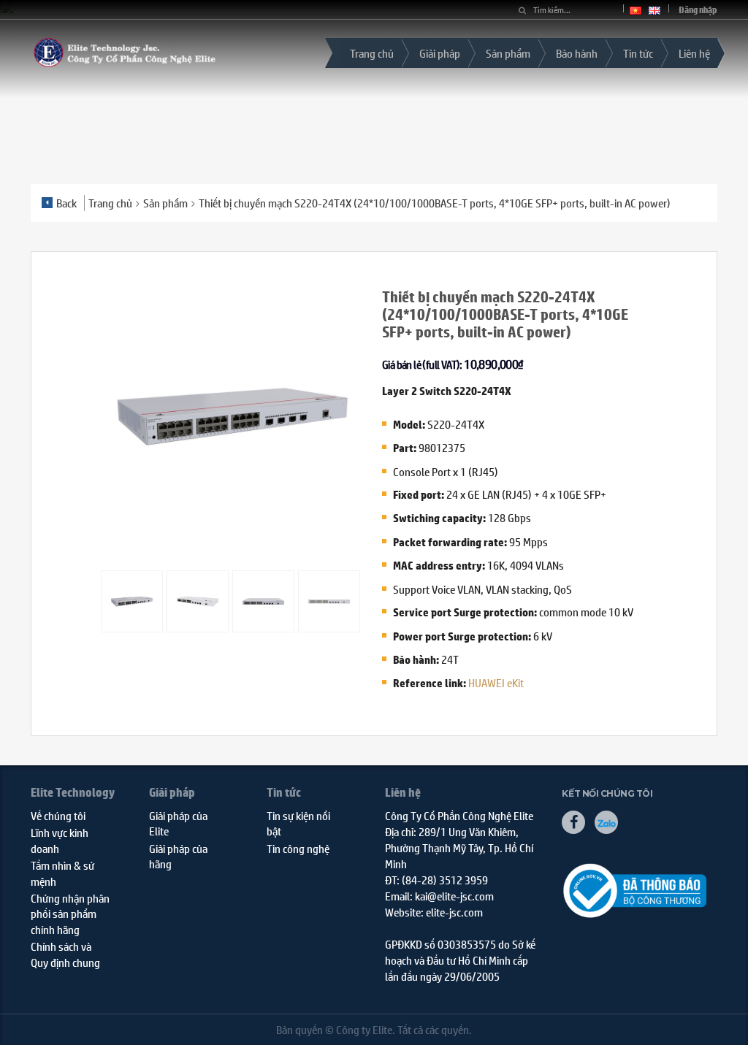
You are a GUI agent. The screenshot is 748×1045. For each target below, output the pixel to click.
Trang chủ (372, 53)
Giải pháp (439, 53)
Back (66, 202)
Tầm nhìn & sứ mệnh (62, 872)
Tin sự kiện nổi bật (298, 823)
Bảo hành (577, 53)
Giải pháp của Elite (178, 823)
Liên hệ (694, 53)
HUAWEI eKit (496, 682)
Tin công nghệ (298, 848)
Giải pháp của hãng (178, 856)
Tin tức (638, 53)
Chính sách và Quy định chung (65, 953)
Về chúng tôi (58, 815)
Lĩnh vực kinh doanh (59, 839)
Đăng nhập (698, 10)
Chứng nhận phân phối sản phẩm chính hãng (70, 913)
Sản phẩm (508, 53)
